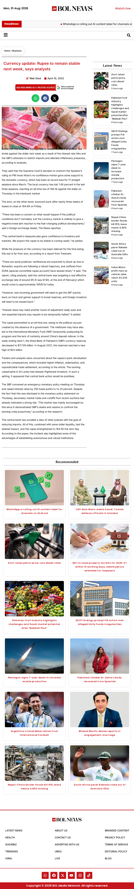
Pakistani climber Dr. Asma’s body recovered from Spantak (119, 197)
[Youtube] (71, 875)
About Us (61, 830)
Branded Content (117, 830)
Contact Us (63, 837)
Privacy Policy (115, 837)
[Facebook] (53, 875)
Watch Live (123, 8)
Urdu (58, 851)
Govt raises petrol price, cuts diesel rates (34, 563)
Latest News (13, 830)
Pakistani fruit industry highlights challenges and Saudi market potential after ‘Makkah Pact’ (120, 108)
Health (10, 837)
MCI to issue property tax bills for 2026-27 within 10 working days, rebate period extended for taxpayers (100, 566)
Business (17, 50)
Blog (108, 858)
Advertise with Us (67, 844)
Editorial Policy (116, 851)
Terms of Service (116, 844)
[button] (35, 98)
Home (7, 50)
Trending (11, 851)
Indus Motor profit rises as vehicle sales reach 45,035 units (119, 274)
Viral (8, 858)
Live (57, 858)
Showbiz (11, 844)
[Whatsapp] (45, 875)
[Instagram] (80, 875)
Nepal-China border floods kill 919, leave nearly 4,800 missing (119, 224)
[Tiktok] (88, 875)
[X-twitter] (62, 875)
